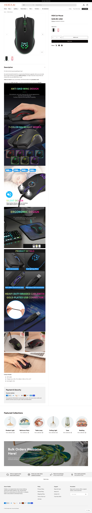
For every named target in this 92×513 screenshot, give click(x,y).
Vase (67, 430)
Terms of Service (41, 496)
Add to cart (75, 37)
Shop (9, 9)
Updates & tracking (35, 475)
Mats (30, 9)
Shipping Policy (41, 494)
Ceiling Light (53, 430)
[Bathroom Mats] (24, 422)
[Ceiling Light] (53, 422)
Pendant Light (10, 430)
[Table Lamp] (39, 422)
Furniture (37, 9)
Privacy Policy (41, 489)
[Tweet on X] (56, 45)
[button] (87, 4)
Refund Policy (41, 491)
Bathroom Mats (24, 430)
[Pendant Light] (10, 422)
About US (56, 491)
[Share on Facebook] (59, 45)
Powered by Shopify (15, 508)
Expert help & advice (15, 475)
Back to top (46, 479)
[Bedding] (82, 422)
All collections (45, 9)
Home (5, 9)
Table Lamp (38, 430)
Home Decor (23, 9)
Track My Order (76, 9)
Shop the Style (57, 489)
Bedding (81, 430)
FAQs (70, 9)
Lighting (16, 9)
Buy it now (70, 41)
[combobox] (49, 5)
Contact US (56, 494)
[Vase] (67, 422)
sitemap (39, 499)
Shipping (53, 21)
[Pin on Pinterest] (61, 45)
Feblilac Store (9, 508)
